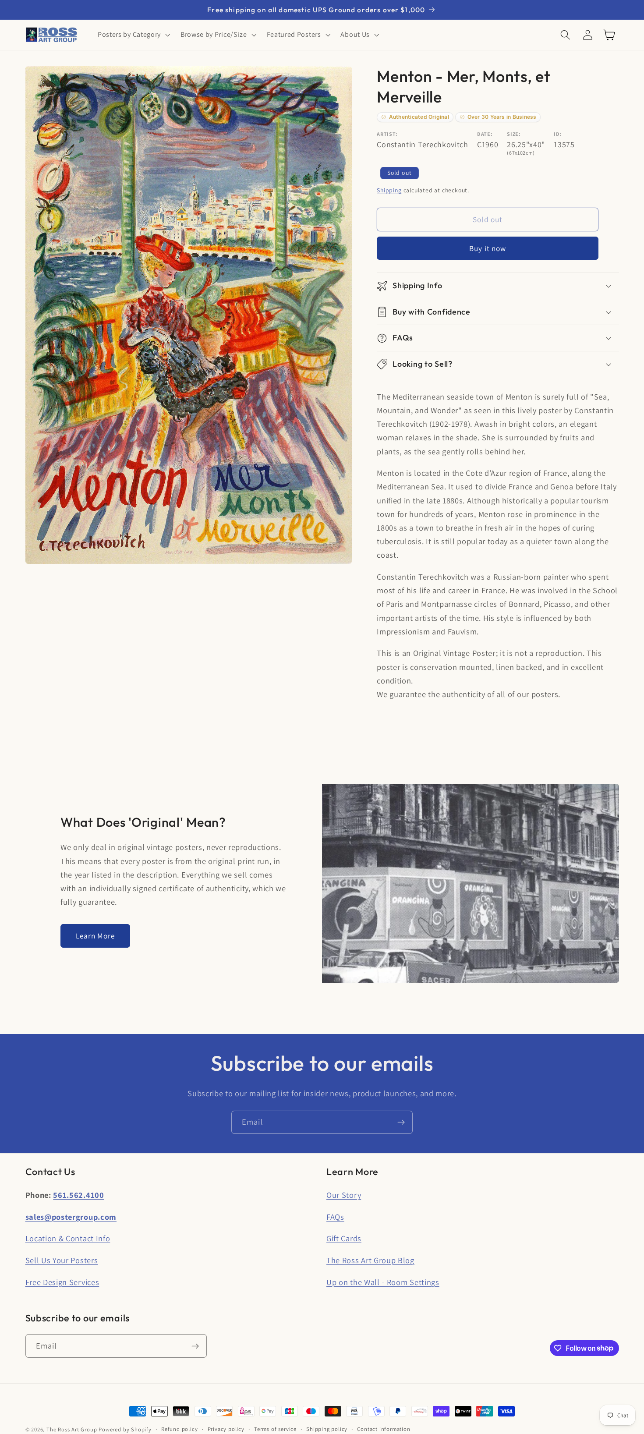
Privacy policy (226, 1429)
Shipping (389, 191)
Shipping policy (326, 1429)
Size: (513, 134)
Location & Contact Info (67, 1238)
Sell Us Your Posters (61, 1260)
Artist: (387, 134)
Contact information (383, 1429)
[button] (133, 35)
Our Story (343, 1195)
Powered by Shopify (125, 1429)
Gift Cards (343, 1238)
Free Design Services (62, 1282)
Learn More (95, 936)
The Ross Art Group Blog (370, 1260)
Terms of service (275, 1429)
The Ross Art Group (71, 1429)
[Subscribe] (401, 1122)
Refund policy (179, 1429)
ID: (558, 134)
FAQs (335, 1216)
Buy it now (487, 248)
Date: (484, 134)
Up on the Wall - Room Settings (382, 1282)
